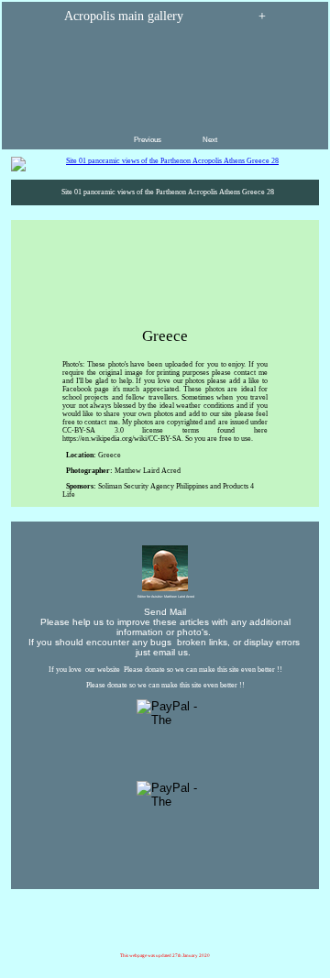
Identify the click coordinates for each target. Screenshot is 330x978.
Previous (147, 139)
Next (211, 139)
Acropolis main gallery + (165, 16)
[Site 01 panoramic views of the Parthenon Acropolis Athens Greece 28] (165, 164)
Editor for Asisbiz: (165, 597)
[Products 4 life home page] (256, 930)
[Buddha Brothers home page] (213, 944)
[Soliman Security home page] (170, 930)
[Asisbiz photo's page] (108, 944)
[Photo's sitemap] (156, 930)
